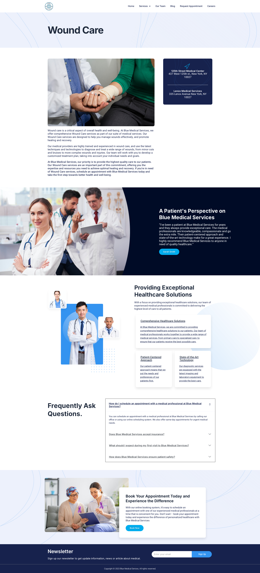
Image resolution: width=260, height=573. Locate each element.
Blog (172, 6)
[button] (169, 252)
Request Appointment (191, 6)
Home (131, 6)
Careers (211, 6)
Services (143, 6)
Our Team (160, 6)
